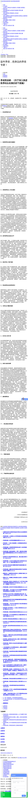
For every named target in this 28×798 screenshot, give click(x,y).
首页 (4, 4)
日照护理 (3, 730)
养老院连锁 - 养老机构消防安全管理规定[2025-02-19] (15, 678)
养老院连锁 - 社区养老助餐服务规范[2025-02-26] (14, 540)
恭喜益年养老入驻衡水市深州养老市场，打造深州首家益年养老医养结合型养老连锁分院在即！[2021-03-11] (15, 631)
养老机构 (11, 118)
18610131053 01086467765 (6, 752)
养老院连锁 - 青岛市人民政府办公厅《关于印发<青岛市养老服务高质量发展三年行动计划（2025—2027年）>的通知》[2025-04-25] (15, 583)
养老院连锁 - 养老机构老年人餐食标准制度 (13, 725)
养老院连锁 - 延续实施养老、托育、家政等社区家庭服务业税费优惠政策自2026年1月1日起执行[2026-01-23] (15, 553)
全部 (4, 10)
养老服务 (8, 527)
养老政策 (5, 76)
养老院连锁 (10, 526)
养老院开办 (15, 526)
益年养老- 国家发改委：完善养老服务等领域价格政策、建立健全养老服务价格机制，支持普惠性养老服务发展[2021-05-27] (15, 661)
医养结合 (5, 105)
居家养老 (17, 527)
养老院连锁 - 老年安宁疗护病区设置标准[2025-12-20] (15, 587)
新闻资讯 (5, 75)
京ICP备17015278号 (22, 757)
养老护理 (13, 527)
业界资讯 (5, 705)
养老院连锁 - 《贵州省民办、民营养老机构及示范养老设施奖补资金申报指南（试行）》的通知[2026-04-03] (15, 675)
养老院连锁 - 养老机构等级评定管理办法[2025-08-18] (15, 611)
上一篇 (13, 697)
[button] (3, 54)
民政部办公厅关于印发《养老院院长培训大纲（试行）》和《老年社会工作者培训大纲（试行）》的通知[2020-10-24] (15, 595)
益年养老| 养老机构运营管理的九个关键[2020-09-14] (15, 618)
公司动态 (5, 708)
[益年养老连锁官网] (14, 1)
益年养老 (5, 526)
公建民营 (3, 728)
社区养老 (22, 527)
